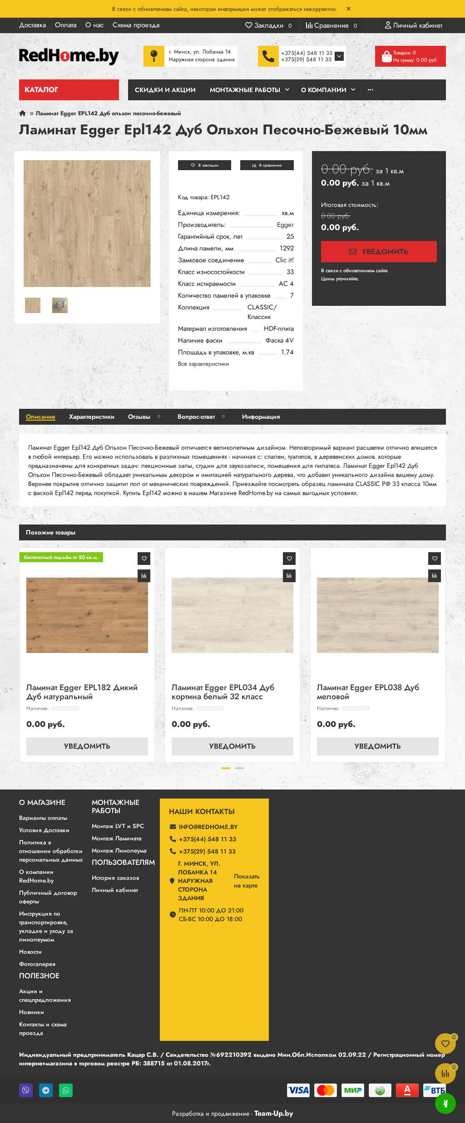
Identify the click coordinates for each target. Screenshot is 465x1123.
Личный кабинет (115, 890)
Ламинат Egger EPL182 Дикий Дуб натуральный (82, 692)
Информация (261, 416)
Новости (30, 951)
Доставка (32, 25)
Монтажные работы (115, 807)
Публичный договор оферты (48, 897)
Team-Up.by (273, 1113)
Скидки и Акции (165, 89)
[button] (20, 653)
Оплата (65, 25)
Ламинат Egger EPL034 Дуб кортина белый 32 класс (223, 692)
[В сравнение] (144, 575)
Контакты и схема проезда (43, 1028)
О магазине (42, 803)
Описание (40, 416)
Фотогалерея (37, 964)
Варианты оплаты (43, 818)
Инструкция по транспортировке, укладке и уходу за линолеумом (46, 926)
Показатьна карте (247, 881)
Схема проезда (136, 25)
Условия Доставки (44, 830)
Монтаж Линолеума (119, 850)
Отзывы (144, 416)
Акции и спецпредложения (45, 995)
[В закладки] (144, 558)
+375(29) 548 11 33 (306, 59)
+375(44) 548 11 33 (306, 53)
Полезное (39, 976)
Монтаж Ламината (117, 838)
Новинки (31, 1012)
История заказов (115, 877)
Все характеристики (203, 363)
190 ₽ (395, 270)
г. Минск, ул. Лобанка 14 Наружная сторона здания (199, 880)
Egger (285, 225)
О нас (94, 25)
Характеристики (91, 416)
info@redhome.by (208, 827)
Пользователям (123, 862)
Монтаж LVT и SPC (118, 826)
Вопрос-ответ (201, 416)
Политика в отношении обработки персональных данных (51, 851)
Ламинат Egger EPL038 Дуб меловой (368, 692)
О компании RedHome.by (36, 876)
